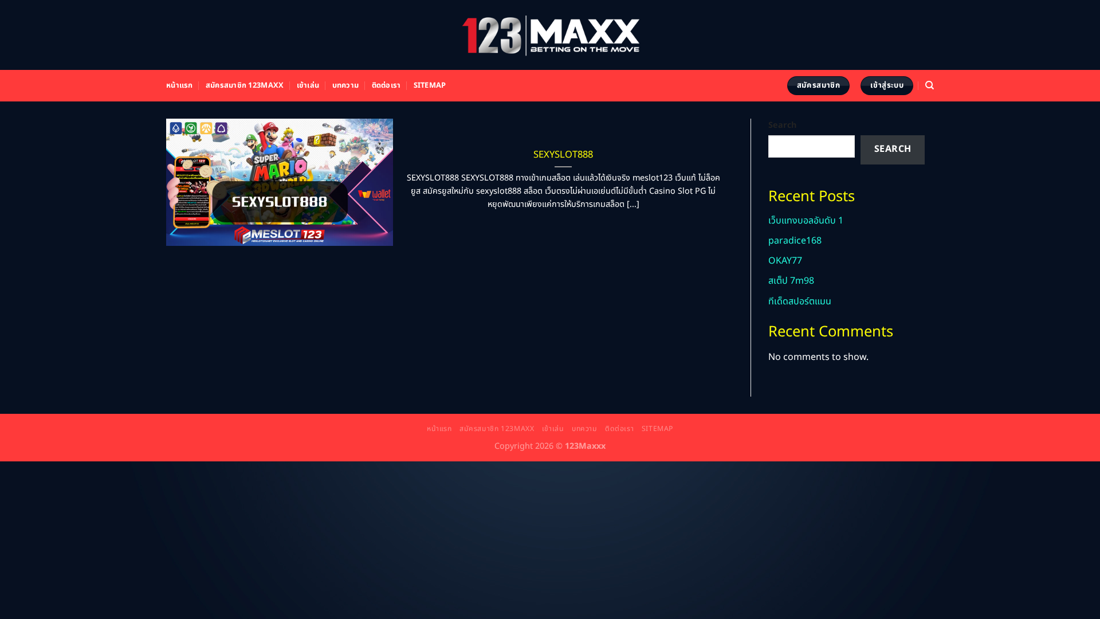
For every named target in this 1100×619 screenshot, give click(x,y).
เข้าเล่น (308, 85)
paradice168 (795, 241)
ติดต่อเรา (386, 85)
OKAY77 (785, 261)
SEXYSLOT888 (563, 154)
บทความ (345, 85)
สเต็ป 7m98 (791, 281)
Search (782, 125)
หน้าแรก (179, 85)
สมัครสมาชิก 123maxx (245, 85)
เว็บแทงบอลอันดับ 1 (805, 221)
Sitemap (430, 85)
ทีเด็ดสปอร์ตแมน (799, 301)
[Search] (929, 85)
